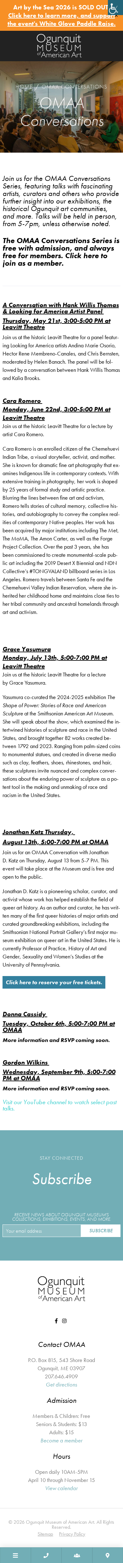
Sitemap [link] (45, 1534)
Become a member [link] (61, 1440)
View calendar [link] (61, 1488)
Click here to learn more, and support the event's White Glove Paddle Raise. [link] (62, 19)
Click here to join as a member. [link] (55, 259)
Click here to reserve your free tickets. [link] (54, 982)
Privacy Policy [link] (72, 1534)
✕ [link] (116, 15)
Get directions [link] (61, 1384)
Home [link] (23, 86)
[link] (115, 7)
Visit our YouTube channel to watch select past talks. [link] (59, 1105)
